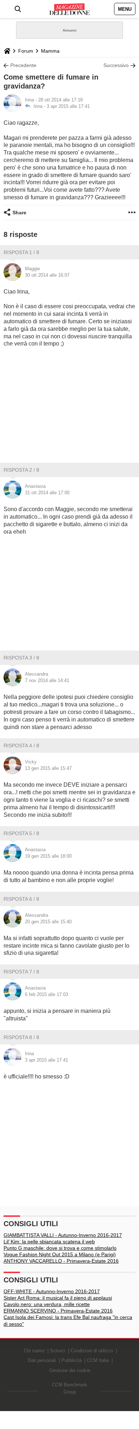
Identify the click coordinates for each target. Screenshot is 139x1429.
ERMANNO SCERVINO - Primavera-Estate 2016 (58, 1311)
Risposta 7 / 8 (21, 972)
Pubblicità (71, 1360)
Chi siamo (34, 1350)
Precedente (23, 65)
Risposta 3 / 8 (21, 658)
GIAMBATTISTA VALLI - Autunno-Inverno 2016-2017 (63, 1235)
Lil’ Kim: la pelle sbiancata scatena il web (49, 1241)
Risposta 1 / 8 (21, 252)
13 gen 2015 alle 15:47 (48, 768)
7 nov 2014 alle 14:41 (47, 680)
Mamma (50, 51)
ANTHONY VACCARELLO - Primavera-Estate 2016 (61, 1261)
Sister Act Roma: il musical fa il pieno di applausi (58, 1298)
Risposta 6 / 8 (21, 899)
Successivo (116, 65)
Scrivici (57, 1350)
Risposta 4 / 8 (21, 745)
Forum (25, 51)
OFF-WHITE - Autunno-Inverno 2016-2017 (52, 1291)
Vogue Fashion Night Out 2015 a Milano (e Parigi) (60, 1254)
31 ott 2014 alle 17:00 (47, 492)
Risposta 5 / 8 (21, 833)
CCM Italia (98, 1360)
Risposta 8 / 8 (21, 1037)
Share (19, 212)
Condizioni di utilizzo (92, 1350)
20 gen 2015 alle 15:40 (48, 921)
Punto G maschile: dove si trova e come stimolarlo (60, 1248)
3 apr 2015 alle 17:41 (68, 106)
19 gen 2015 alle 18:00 (48, 856)
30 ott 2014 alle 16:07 (47, 275)
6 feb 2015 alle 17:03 (46, 994)
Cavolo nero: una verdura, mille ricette (47, 1304)
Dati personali (42, 1360)
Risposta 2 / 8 (21, 470)
